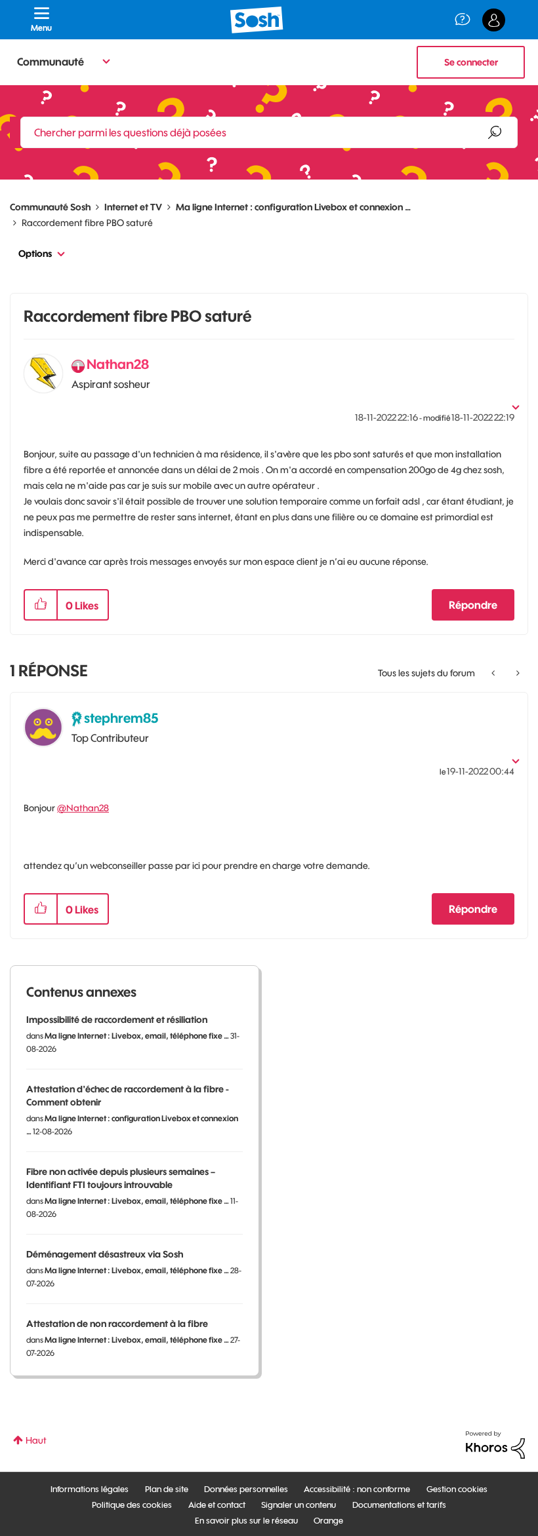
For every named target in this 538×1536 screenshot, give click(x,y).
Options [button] (35, 253)
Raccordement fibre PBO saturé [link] (87, 223)
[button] (40, 604)
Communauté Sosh (50, 207)
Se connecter (471, 62)
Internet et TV (133, 207)
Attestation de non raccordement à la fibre (117, 1324)
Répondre (473, 604)
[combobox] (269, 132)
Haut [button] (36, 1440)
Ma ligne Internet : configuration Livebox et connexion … (293, 207)
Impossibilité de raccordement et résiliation (116, 1020)
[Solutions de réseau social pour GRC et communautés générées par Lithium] (495, 1444)
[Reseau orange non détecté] (494, 673)
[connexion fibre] (516, 673)
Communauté (50, 61)
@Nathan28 (83, 808)
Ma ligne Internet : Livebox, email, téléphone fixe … (137, 1036)
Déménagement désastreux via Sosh (104, 1254)
